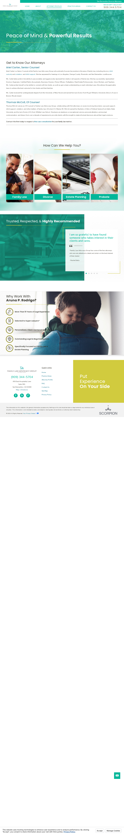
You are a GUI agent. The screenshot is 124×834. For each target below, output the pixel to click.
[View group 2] (88, 273)
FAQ (43, 383)
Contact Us (45, 387)
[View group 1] (86, 273)
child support (30, 74)
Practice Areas (47, 376)
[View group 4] (94, 273)
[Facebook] (16, 395)
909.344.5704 (113, 7)
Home (44, 372)
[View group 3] (91, 273)
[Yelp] (22, 395)
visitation (18, 74)
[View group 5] (97, 273)
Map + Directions (22, 390)
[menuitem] (30, 6)
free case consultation (43, 122)
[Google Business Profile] (28, 395)
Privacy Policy (46, 395)
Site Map (45, 391)
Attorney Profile (47, 380)
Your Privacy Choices (29, 413)
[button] (117, 775)
